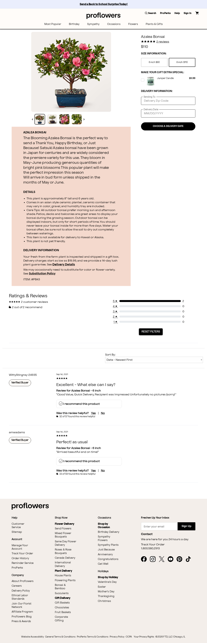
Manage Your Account (20, 547)
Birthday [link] (74, 24)
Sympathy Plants (108, 545)
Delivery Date (151, 109)
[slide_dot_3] (76, 119)
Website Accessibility (32, 637)
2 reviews (162, 41)
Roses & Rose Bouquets (63, 551)
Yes (93, 413)
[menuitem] (52, 24)
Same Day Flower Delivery (65, 543)
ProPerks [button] (165, 13)
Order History (20, 558)
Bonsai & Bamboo (60, 587)
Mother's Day (106, 591)
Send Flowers (63, 528)
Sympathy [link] (93, 24)
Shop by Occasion (104, 526)
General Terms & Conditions (60, 637)
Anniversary (105, 554)
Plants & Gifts (154, 24)
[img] (71, 72)
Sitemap (17, 532)
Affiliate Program (22, 612)
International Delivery (63, 564)
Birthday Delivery (108, 532)
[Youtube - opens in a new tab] (172, 559)
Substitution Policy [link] (42, 273)
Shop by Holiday (108, 577)
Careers (17, 586)
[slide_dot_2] (64, 119)
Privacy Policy (117, 637)
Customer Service (18, 526)
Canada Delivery (65, 558)
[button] (150, 13)
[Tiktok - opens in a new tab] (189, 559)
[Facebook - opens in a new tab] (145, 559)
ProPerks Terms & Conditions (92, 637)
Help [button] (177, 13)
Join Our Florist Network (21, 605)
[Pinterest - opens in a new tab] (181, 559)
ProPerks (17, 568)
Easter (102, 587)
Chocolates (62, 607)
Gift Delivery (63, 598)
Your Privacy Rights (144, 637)
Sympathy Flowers (104, 538)
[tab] (71, 72)
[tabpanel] (71, 72)
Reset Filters (151, 331)
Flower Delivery (64, 524)
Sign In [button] (187, 13)
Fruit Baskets (63, 612)
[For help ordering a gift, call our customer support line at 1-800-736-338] (103, 15)
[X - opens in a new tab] (163, 559)
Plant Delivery (63, 571)
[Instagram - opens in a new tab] (154, 559)
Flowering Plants (65, 580)
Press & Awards (21, 621)
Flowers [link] (133, 24)
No (103, 413)
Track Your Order (22, 553)
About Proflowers (22, 581)
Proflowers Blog (22, 616)
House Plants (63, 575)
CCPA (129, 637)
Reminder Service (22, 563)
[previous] (32, 119)
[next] (84, 119)
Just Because (106, 549)
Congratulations (108, 559)
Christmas (104, 601)
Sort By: (110, 354)
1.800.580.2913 (150, 548)
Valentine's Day (107, 582)
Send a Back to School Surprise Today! (104, 4)
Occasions (113, 24)
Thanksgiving (106, 596)
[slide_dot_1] (52, 119)
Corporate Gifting (61, 619)
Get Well (103, 564)
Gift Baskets (62, 603)
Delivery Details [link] (63, 264)
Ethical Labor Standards (20, 597)
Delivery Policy (21, 591)
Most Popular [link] (52, 24)
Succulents (62, 593)
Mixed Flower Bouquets (63, 535)
